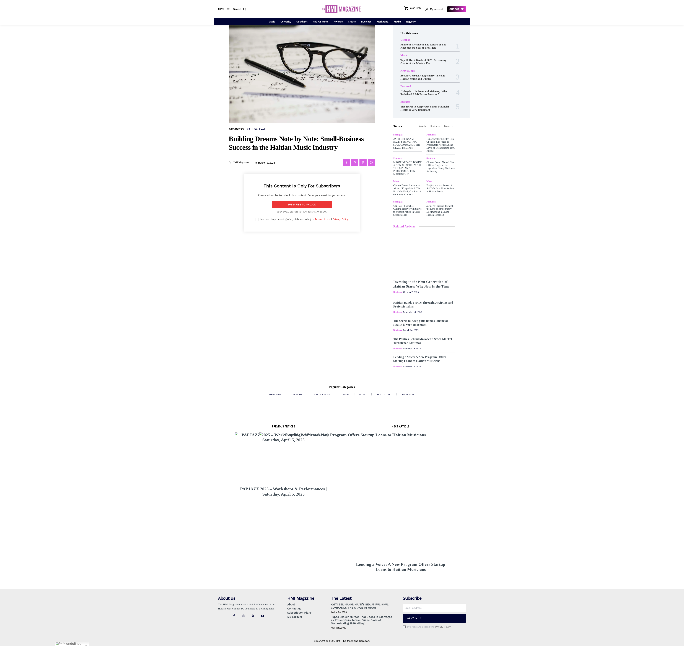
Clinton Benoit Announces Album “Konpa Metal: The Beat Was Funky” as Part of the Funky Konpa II (407, 190)
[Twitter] (354, 162)
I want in (411, 618)
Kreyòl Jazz (407, 71)
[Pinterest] (363, 162)
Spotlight (397, 135)
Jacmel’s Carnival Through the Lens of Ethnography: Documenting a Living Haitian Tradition (440, 210)
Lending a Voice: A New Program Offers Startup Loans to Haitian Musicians (400, 567)
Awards (422, 126)
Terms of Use (322, 219)
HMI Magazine (241, 162)
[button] (240, 9)
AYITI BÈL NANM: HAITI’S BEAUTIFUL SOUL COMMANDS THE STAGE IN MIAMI (407, 143)
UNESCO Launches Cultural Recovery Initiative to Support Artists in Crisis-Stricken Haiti (407, 210)
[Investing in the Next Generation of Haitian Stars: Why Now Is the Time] (424, 254)
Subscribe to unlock (302, 204)
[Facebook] (346, 162)
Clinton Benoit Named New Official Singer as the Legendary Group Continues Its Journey (440, 167)
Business (236, 129)
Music (403, 55)
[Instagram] (243, 616)
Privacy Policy (340, 219)
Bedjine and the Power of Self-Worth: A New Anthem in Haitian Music (440, 188)
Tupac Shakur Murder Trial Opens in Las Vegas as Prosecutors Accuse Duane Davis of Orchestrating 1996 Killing (440, 145)
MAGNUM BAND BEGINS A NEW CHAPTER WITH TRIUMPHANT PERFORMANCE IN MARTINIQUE (407, 168)
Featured (405, 86)
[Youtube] (263, 616)
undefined (73, 643)
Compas (405, 40)
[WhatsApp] (371, 162)
